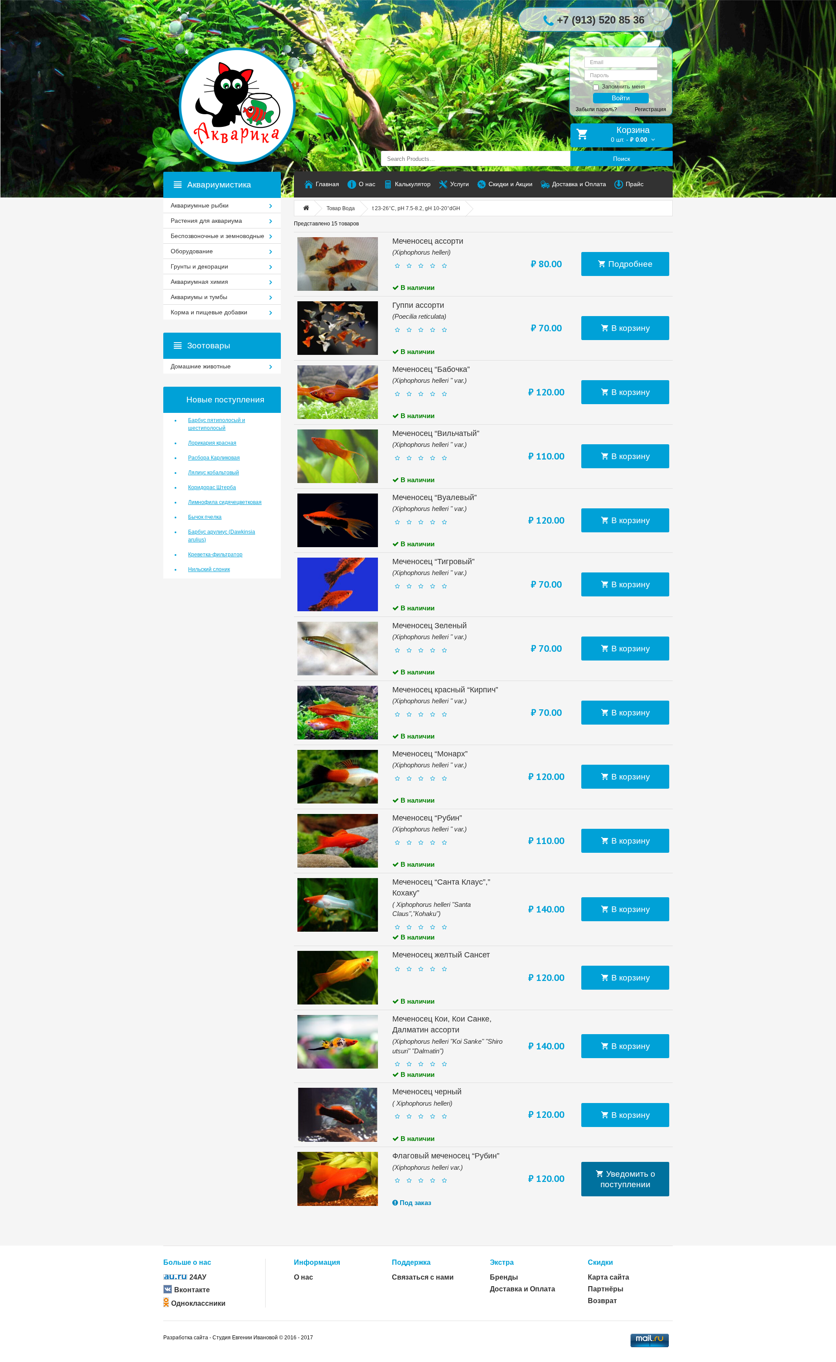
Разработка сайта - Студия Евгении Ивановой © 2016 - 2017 (238, 1338)
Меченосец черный (427, 1091)
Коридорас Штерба (212, 487)
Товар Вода (341, 208)
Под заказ (414, 1202)
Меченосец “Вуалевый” (434, 497)
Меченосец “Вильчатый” (435, 433)
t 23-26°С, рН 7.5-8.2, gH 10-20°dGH (416, 208)
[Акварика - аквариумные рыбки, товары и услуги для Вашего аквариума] (246, 88)
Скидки (600, 1262)
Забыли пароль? (596, 109)
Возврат (602, 1300)
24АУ (197, 1277)
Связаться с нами (423, 1277)
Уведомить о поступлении (627, 1179)
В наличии (417, 287)
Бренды (504, 1277)
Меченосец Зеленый (429, 625)
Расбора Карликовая (214, 458)
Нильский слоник (209, 569)
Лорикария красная (212, 443)
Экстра (502, 1262)
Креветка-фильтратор (215, 555)
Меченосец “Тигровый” (433, 561)
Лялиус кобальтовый (213, 473)
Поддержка (411, 1262)
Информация (317, 1262)
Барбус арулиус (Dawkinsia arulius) (221, 536)
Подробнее (629, 264)
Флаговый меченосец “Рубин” (445, 1155)
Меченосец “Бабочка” (431, 369)
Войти (621, 98)
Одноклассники (198, 1303)
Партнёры (606, 1289)
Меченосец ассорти (427, 241)
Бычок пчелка (205, 517)
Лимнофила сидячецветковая (225, 502)
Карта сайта (608, 1277)
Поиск (621, 158)
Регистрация (650, 109)
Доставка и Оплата (522, 1289)
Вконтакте (192, 1290)
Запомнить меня (623, 86)
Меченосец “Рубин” (427, 818)
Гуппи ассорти (418, 305)
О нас (303, 1277)
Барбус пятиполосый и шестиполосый (216, 424)
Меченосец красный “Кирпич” (445, 689)
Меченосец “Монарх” (430, 753)
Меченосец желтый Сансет (441, 954)
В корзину (629, 328)
